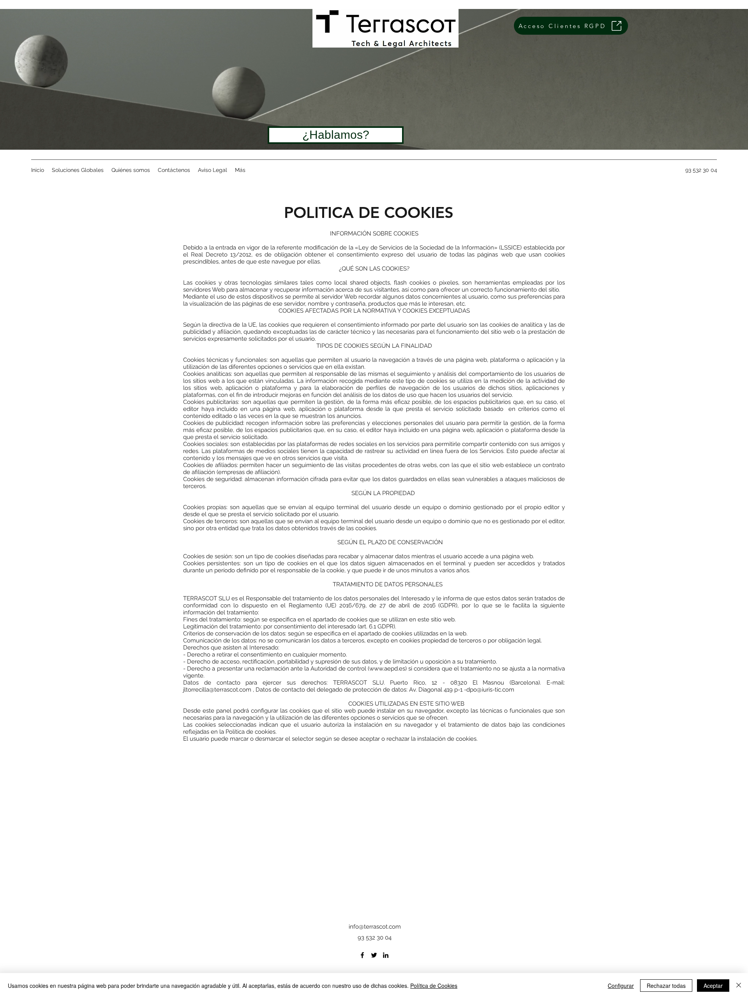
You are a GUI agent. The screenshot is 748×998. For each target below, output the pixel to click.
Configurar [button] (621, 985)
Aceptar (713, 985)
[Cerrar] (738, 985)
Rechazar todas (666, 985)
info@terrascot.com (375, 926)
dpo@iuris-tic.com (490, 689)
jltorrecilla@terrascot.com (217, 689)
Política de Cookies (433, 985)
